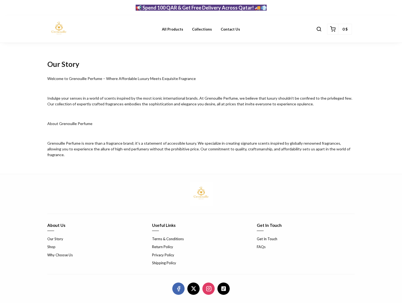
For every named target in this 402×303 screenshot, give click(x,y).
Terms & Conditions (168, 239)
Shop (51, 247)
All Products (172, 29)
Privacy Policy (163, 255)
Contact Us (230, 29)
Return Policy (162, 247)
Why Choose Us (60, 255)
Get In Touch (267, 239)
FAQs (261, 247)
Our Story (55, 239)
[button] (318, 29)
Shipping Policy (164, 263)
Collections (202, 29)
